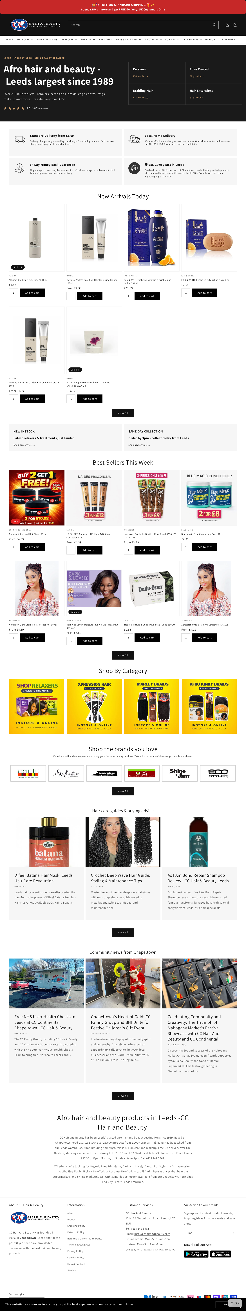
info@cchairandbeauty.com (152, 1234)
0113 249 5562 (140, 1228)
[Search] (214, 25)
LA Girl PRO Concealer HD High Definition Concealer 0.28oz (88, 536)
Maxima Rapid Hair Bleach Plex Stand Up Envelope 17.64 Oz (88, 384)
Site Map (72, 1270)
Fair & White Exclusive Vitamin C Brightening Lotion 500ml (147, 281)
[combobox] (143, 25)
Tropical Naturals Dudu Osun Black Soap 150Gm (149, 624)
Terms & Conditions (78, 1244)
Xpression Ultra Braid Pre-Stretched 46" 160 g (33, 624)
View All (123, 791)
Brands (71, 1219)
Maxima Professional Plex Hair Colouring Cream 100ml (91, 281)
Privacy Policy (75, 1251)
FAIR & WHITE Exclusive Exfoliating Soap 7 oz (205, 279)
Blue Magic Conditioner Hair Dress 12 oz (202, 534)
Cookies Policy (75, 1257)
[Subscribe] (233, 1233)
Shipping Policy (76, 1225)
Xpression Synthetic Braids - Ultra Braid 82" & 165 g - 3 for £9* (150, 536)
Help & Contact (76, 1264)
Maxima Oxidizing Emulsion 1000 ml (28, 279)
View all (123, 413)
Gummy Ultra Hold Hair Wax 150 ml (27, 534)
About (71, 1213)
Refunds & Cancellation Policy (84, 1238)
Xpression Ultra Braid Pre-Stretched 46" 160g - (205, 624)
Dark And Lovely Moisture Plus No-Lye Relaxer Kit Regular (92, 626)
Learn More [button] (125, 1304)
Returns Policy (75, 1232)
